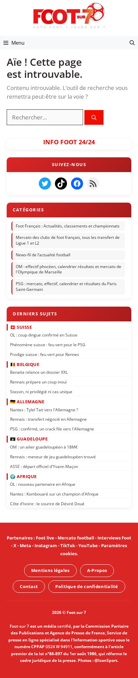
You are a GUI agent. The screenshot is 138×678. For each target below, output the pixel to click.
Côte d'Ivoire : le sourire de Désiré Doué (47, 503)
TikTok (67, 545)
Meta (25, 545)
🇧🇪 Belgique (24, 364)
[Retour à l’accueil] (69, 15)
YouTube (88, 545)
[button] (132, 42)
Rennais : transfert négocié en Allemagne (48, 419)
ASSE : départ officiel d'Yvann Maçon (44, 466)
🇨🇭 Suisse (21, 327)
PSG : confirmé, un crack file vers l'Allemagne (52, 428)
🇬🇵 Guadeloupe (29, 439)
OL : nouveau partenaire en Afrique (42, 484)
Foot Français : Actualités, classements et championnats (68, 226)
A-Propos (97, 570)
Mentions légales (50, 570)
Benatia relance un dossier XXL (39, 372)
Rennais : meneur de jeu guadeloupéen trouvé (53, 456)
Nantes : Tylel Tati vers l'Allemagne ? (44, 409)
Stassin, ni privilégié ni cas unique (41, 391)
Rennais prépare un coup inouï (38, 381)
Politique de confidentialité (86, 586)
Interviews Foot (114, 538)
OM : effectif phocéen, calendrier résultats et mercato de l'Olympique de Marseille (68, 269)
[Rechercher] (94, 117)
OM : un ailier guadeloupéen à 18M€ (44, 447)
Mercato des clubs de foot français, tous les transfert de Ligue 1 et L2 (68, 240)
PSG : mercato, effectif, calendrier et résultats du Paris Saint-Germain (66, 287)
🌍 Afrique (23, 476)
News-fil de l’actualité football (43, 255)
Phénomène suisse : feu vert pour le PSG (47, 344)
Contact (29, 586)
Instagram (45, 545)
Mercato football (76, 538)
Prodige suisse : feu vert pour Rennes (44, 354)
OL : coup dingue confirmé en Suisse (43, 334)
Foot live (45, 538)
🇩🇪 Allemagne (27, 402)
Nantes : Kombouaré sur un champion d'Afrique (54, 494)
